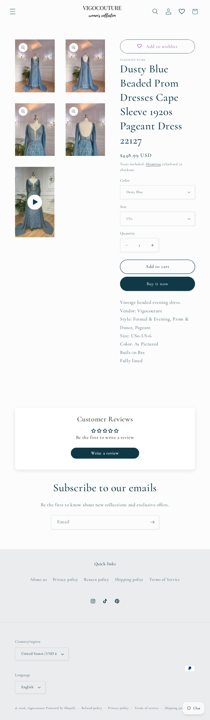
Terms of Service (164, 579)
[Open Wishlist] (181, 11)
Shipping (153, 164)
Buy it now (158, 284)
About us (38, 579)
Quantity (127, 233)
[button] (12, 11)
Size (123, 206)
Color (125, 180)
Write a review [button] (105, 453)
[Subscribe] (152, 522)
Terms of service (147, 708)
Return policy (96, 579)
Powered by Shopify (60, 708)
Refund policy (91, 708)
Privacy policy (65, 579)
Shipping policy (129, 579)
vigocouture (36, 708)
